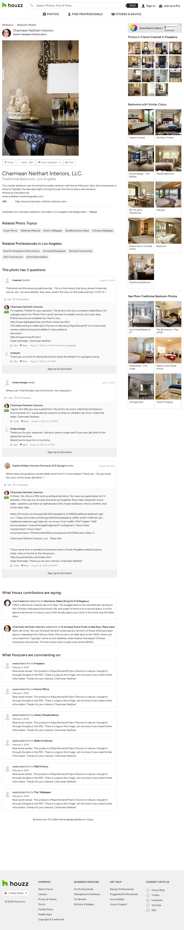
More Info (55, 538)
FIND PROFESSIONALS (87, 14)
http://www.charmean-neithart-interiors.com (40, 201)
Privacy (42, 899)
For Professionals (83, 889)
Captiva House (137, 137)
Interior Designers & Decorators (29, 34)
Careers (42, 894)
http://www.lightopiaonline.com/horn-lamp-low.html (40, 322)
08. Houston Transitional (135, 211)
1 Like (10, 398)
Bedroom (161, 246)
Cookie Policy (45, 909)
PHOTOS (53, 14)
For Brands (80, 899)
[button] (5, 299)
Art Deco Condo (165, 137)
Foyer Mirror (10, 230)
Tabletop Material (30, 230)
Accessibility (117, 899)
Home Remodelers (37, 256)
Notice (53, 899)
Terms (41, 904)
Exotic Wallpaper (52, 230)
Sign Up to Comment (60, 369)
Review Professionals (122, 889)
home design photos (70, 819)
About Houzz (45, 889)
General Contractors (80, 251)
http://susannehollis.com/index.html (30, 557)
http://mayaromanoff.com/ (25, 337)
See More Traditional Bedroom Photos (152, 296)
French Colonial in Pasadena (159, 37)
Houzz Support (118, 904)
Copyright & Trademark (51, 919)
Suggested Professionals (124, 894)
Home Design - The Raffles (139, 175)
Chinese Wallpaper (102, 230)
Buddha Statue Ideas (77, 230)
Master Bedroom (165, 173)
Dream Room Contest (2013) (140, 247)
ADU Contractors (13, 256)
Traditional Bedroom (140, 282)
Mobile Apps (45, 914)
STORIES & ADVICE (128, 14)
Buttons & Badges (84, 904)
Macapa (161, 210)
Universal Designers (54, 251)
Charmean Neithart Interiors (33, 30)
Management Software (87, 894)
